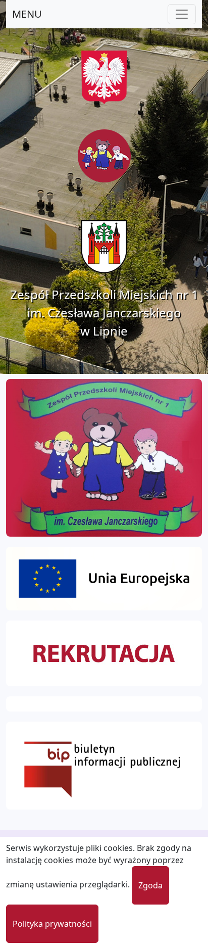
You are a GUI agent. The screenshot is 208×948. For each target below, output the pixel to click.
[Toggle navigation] (182, 14)
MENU (27, 14)
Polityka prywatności (52, 923)
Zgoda (150, 885)
